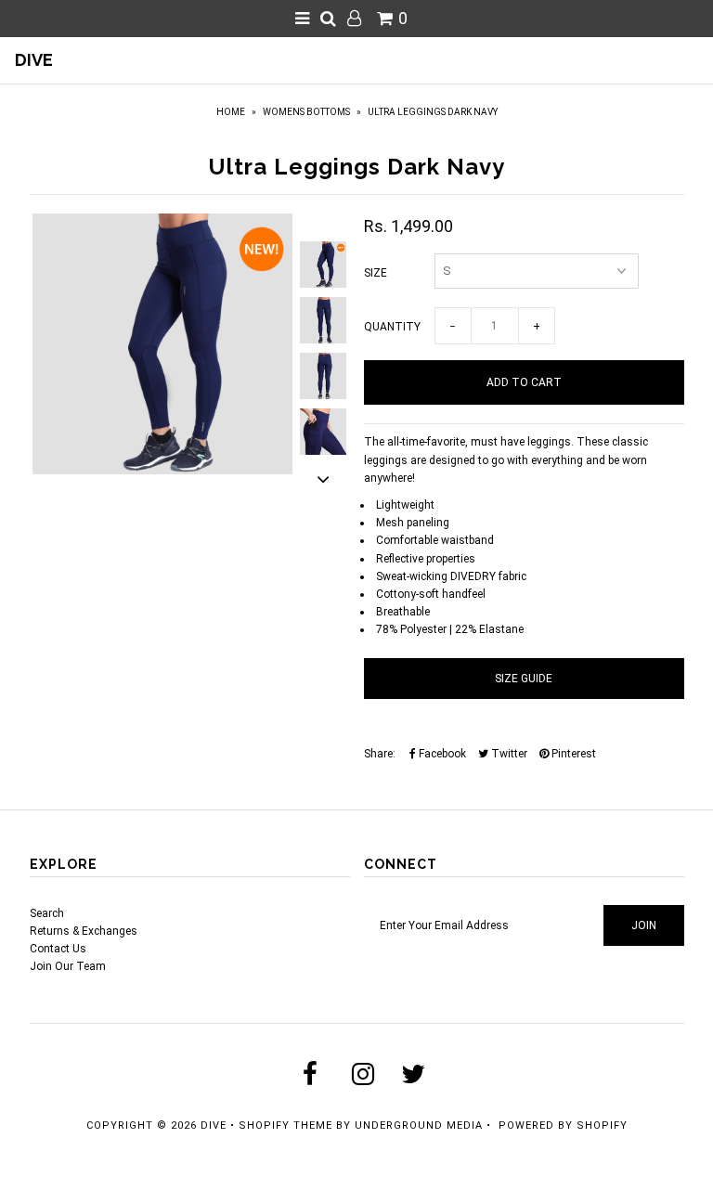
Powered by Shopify (563, 1125)
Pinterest (572, 753)
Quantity (392, 326)
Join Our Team (68, 966)
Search (47, 913)
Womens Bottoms (306, 112)
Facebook (441, 753)
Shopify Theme (285, 1125)
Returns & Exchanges (83, 931)
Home (230, 112)
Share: (379, 753)
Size (375, 272)
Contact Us (58, 948)
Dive (34, 60)
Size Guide (523, 678)
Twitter (507, 753)
